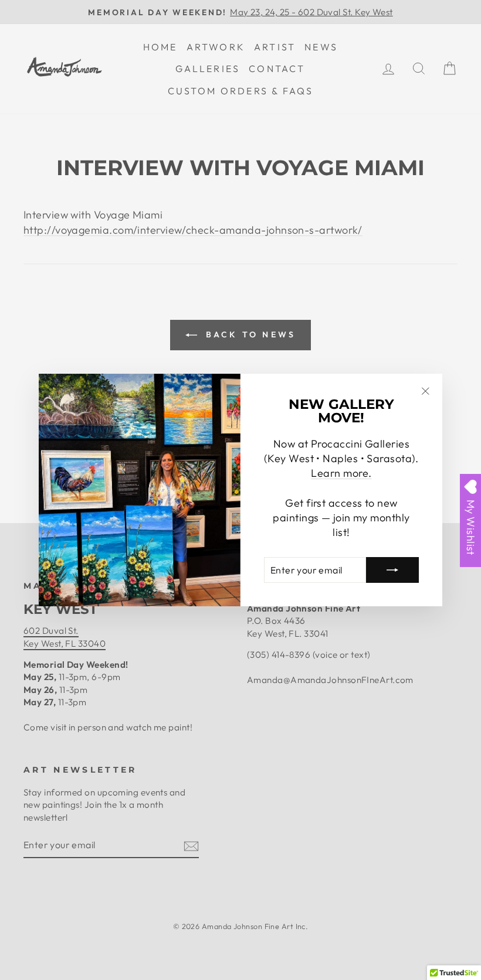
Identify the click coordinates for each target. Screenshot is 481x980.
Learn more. (341, 473)
